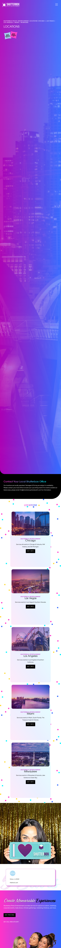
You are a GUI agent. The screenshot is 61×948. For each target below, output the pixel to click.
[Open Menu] (56, 4)
